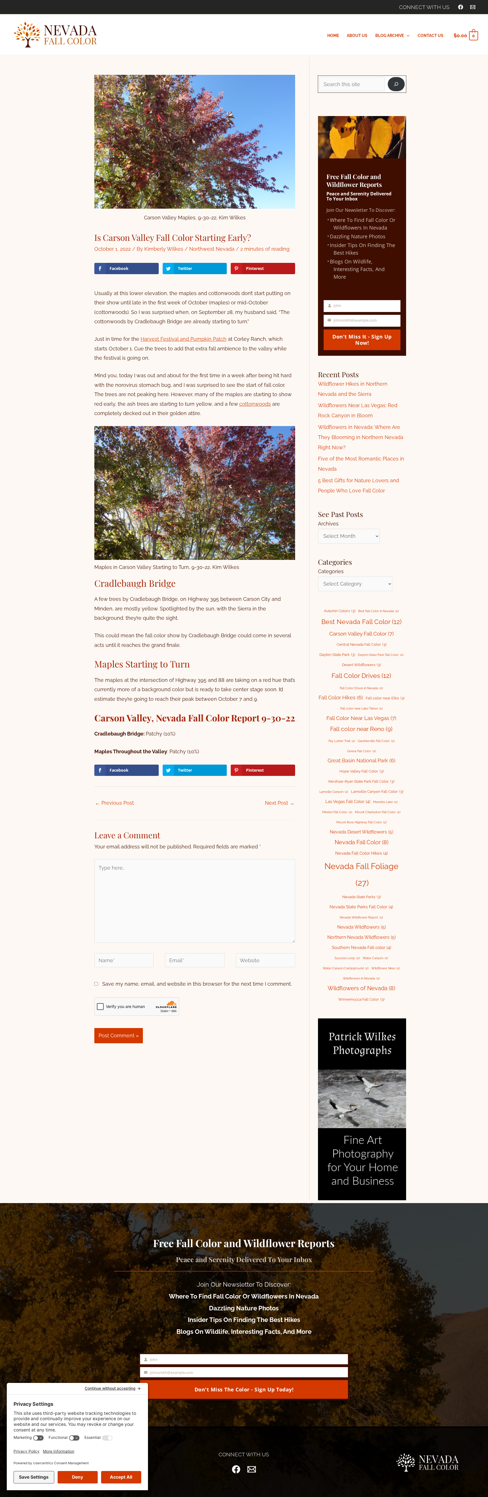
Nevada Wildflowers (361, 927)
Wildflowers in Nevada (361, 978)
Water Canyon (375, 958)
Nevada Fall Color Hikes (361, 853)
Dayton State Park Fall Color (381, 654)
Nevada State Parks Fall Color (361, 906)
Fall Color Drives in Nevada (361, 688)
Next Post (280, 803)
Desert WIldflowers (361, 665)
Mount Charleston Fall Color (377, 812)
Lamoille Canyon (333, 791)
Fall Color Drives (361, 675)
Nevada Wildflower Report (361, 917)
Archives (328, 524)
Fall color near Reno (361, 729)
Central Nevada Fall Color (361, 644)
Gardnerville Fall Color (376, 741)
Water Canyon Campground (346, 968)
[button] (407, 35)
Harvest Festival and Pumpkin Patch (183, 339)
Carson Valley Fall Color (361, 633)
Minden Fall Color (337, 812)
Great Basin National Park (361, 760)
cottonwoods (255, 404)
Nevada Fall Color (361, 842)
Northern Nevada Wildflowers (361, 937)
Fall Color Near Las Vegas (361, 718)
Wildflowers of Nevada (361, 988)
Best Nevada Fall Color (361, 621)
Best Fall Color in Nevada (378, 611)
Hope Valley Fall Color (361, 771)
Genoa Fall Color (361, 751)
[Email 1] (472, 7)
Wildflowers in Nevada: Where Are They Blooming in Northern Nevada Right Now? (360, 437)
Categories (331, 571)
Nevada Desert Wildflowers (361, 832)
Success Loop (347, 958)
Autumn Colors (339, 611)
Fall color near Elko (385, 698)
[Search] (396, 84)
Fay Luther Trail (341, 741)
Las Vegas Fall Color (347, 801)
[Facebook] (460, 7)
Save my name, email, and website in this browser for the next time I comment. (197, 984)
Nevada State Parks (361, 897)
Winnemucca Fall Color (361, 999)
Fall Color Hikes (341, 698)
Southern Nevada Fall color (361, 947)
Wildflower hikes (385, 968)
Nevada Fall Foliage (361, 874)
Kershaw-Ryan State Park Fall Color (361, 781)
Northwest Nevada (211, 249)
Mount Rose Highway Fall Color (361, 822)
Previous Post (114, 803)
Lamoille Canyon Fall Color (377, 791)
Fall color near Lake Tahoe (361, 708)
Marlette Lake (385, 802)
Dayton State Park (337, 655)
